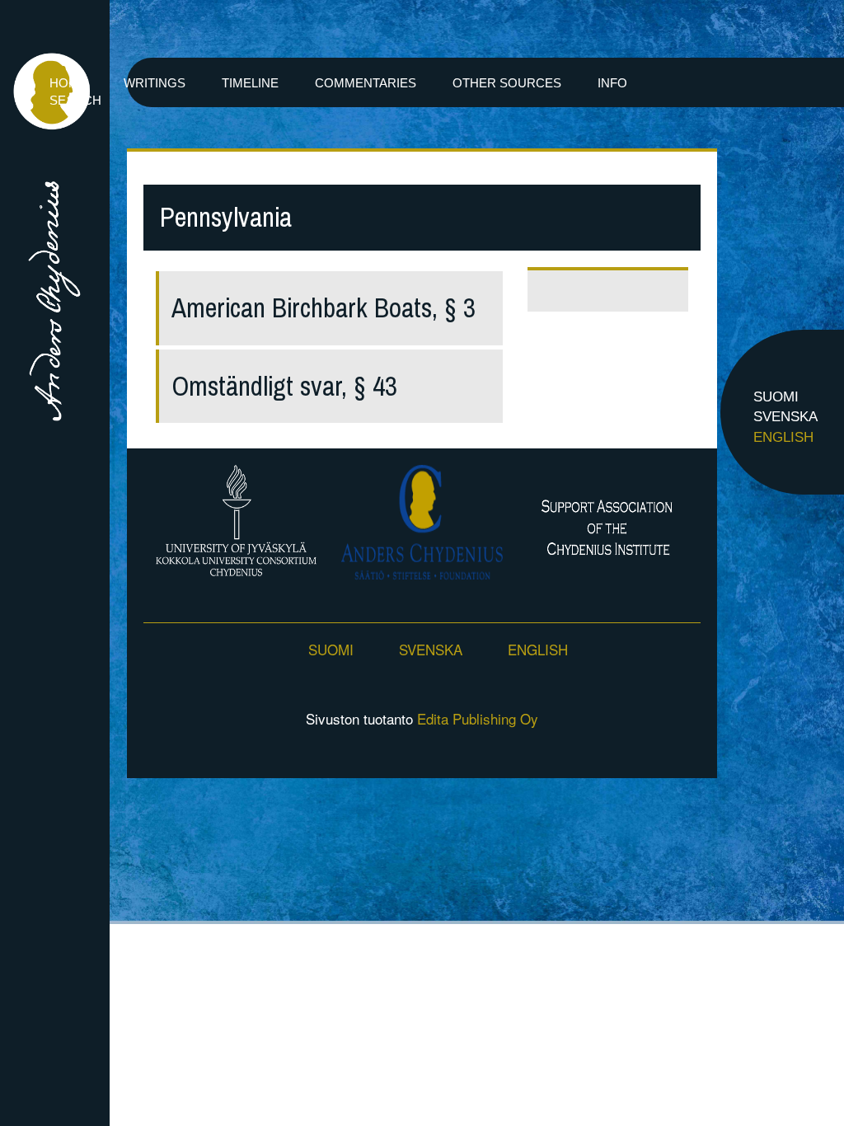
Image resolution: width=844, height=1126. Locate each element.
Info (612, 83)
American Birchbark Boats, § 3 (323, 308)
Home (68, 83)
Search (75, 100)
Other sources (506, 83)
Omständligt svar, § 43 (284, 386)
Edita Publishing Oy (477, 718)
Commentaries (365, 83)
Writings (154, 83)
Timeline (250, 83)
